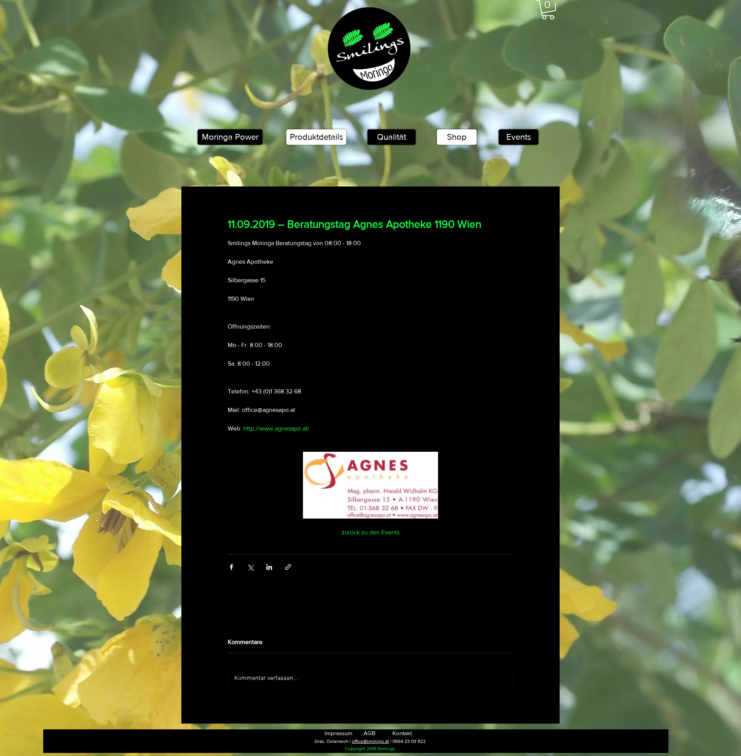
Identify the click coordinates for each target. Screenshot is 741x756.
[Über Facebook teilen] (231, 567)
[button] (548, 9)
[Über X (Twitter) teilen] (250, 567)
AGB (369, 733)
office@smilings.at (370, 741)
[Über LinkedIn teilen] (269, 567)
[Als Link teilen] (288, 567)
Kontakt (402, 733)
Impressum (338, 733)
